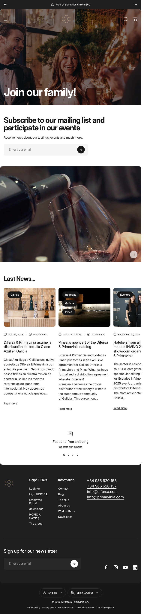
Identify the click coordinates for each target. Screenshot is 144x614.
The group (36, 523)
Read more (10, 403)
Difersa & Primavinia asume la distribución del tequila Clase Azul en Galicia (27, 346)
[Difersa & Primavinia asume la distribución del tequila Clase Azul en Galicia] (30, 307)
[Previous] (5, 4)
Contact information (85, 607)
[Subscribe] (81, 149)
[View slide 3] (73, 455)
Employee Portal (35, 501)
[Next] (136, 4)
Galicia (14, 294)
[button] (133, 254)
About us (64, 505)
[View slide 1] (64, 455)
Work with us (66, 511)
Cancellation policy (105, 607)
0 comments (40, 334)
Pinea (68, 311)
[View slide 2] (68, 455)
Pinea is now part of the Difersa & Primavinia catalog (83, 344)
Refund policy (33, 607)
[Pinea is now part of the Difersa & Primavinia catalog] (84, 307)
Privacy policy (49, 607)
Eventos (125, 294)
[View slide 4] (77, 455)
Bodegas (70, 294)
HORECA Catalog (35, 516)
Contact (63, 488)
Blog (61, 494)
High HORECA (38, 494)
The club (63, 499)
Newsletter (65, 516)
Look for (34, 488)
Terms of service (65, 607)
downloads (36, 508)
